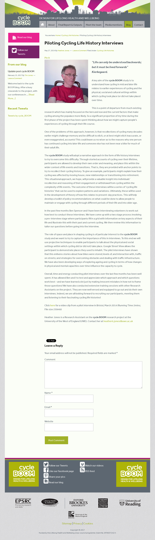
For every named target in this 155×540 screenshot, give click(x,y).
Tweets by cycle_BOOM (19, 115)
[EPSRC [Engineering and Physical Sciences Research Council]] (23, 508)
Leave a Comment (80, 50)
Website (49, 421)
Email (48, 407)
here (52, 305)
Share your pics (56, 476)
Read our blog (24, 37)
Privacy (77, 523)
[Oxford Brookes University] (77, 508)
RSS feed (90, 471)
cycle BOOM (21, 20)
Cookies (88, 523)
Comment (50, 359)
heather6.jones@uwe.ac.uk (118, 321)
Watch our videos (94, 465)
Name (49, 392)
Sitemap (67, 523)
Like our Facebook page (61, 471)
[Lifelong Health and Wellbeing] (50, 508)
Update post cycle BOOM (21, 71)
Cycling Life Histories (105, 50)
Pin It (47, 57)
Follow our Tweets (22, 51)
